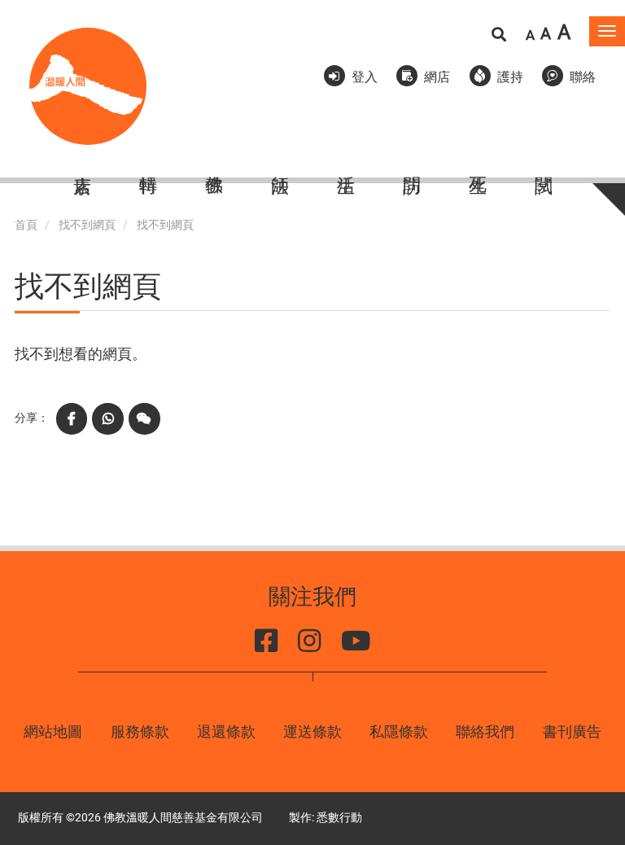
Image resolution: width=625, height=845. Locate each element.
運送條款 (312, 731)
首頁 (26, 225)
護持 (510, 77)
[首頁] (87, 86)
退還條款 (226, 731)
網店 (437, 77)
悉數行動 (339, 818)
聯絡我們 (485, 731)
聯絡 (583, 77)
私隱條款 (398, 731)
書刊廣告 (572, 731)
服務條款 (140, 731)
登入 (365, 77)
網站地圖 (53, 731)
